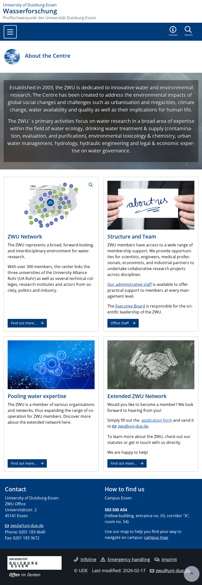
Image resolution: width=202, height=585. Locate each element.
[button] (173, 31)
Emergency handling (129, 559)
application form (156, 420)
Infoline (88, 559)
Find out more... (24, 323)
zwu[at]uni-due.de (27, 525)
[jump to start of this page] (192, 574)
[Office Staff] (150, 204)
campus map (156, 537)
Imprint (169, 559)
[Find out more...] (51, 364)
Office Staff (120, 323)
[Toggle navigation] (10, 31)
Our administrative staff (129, 284)
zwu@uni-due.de (133, 426)
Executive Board (130, 306)
